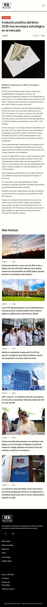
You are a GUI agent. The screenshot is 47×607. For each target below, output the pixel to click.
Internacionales (7, 545)
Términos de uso (8, 589)
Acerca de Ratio (8, 574)
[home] (5, 5)
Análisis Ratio (7, 561)
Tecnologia (6, 557)
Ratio (6, 36)
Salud (4, 553)
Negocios (5, 549)
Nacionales (6, 541)
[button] (43, 6)
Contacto (5, 578)
